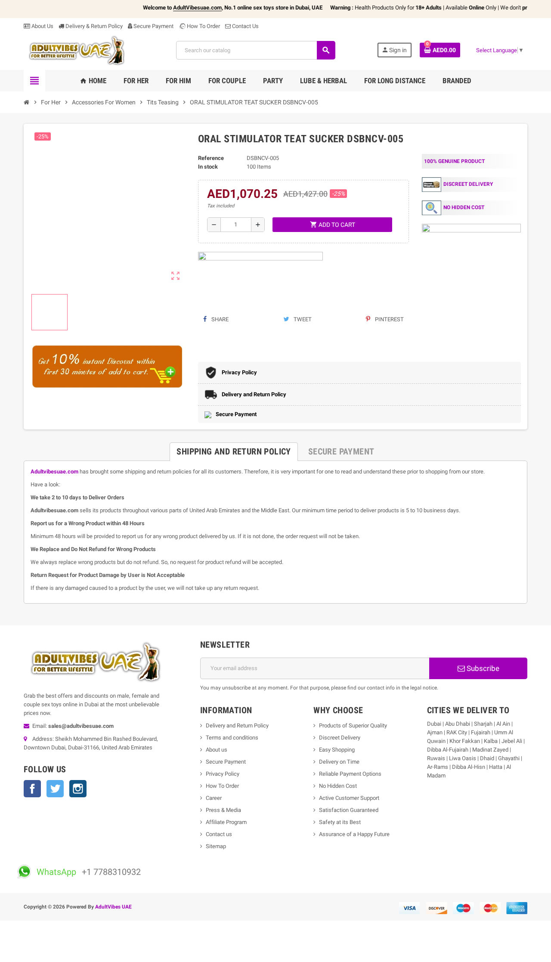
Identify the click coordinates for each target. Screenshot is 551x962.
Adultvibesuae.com (54, 471)
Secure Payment (153, 26)
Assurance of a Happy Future (354, 834)
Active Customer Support (349, 798)
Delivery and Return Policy (237, 725)
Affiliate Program (226, 822)
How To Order (203, 26)
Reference (211, 158)
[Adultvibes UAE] (79, 50)
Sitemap (216, 846)
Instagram (78, 788)
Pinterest (389, 319)
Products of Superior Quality (353, 725)
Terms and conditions (232, 737)
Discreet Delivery (339, 737)
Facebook (32, 788)
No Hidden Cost (338, 786)
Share (219, 319)
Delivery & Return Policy (93, 26)
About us (216, 749)
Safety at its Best (340, 822)
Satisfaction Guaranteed (348, 810)
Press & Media (223, 810)
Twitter (55, 788)
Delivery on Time (339, 761)
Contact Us (245, 26)
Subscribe (482, 668)
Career (214, 798)
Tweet (302, 319)
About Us (41, 26)
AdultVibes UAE (113, 907)
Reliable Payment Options (350, 774)
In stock (208, 166)
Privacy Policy (222, 774)
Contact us (219, 834)
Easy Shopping (337, 749)
